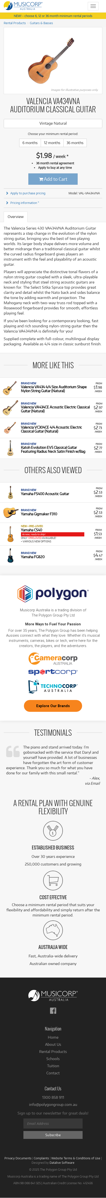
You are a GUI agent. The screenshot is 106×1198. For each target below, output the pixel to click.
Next (99, 59)
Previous (6, 59)
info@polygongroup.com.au (53, 1104)
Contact (53, 1073)
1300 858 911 (53, 1097)
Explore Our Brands (53, 706)
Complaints (41, 1158)
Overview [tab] (16, 216)
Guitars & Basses (41, 23)
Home (53, 1037)
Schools (53, 1058)
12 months (52, 143)
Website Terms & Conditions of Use (75, 1158)
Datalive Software (62, 1163)
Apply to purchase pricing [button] (27, 193)
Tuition (53, 1066)
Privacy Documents (18, 1158)
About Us (53, 1044)
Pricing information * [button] (24, 203)
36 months (75, 143)
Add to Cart (55, 179)
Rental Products (15, 23)
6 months (30, 143)
